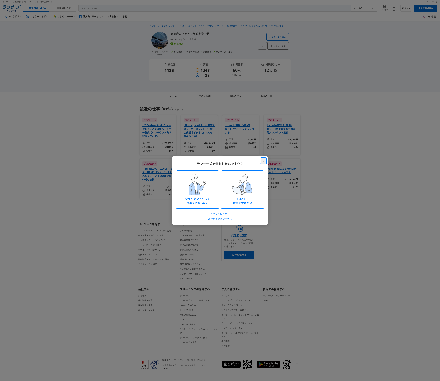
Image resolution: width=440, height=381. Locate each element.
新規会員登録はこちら (220, 219)
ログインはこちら (220, 214)
